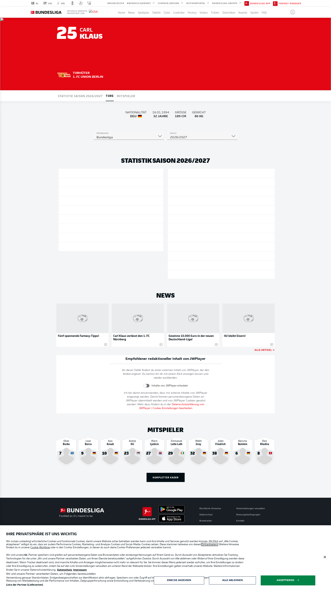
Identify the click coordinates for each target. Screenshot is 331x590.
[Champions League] (81, 3)
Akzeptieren (285, 580)
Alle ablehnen (232, 580)
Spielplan (143, 12)
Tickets (215, 12)
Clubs (167, 12)
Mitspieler (126, 96)
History (192, 12)
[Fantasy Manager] (275, 3)
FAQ (264, 12)
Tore (110, 95)
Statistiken (228, 12)
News (131, 12)
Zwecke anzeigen (179, 580)
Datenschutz (206, 515)
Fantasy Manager (290, 3)
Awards (242, 12)
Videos (204, 12)
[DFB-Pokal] (72, 3)
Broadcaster (115, 3)
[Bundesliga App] (246, 3)
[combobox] (129, 137)
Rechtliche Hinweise (210, 508)
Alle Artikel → (265, 349)
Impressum (80, 570)
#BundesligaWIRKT (139, 3)
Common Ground (169, 3)
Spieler (254, 12)
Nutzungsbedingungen (248, 515)
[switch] (146, 385)
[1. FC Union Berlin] (64, 74)
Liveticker (179, 12)
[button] (291, 12)
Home (121, 12)
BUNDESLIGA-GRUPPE (225, 3)
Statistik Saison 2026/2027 (80, 96)
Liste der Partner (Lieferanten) (24, 585)
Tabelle (156, 12)
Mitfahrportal (196, 3)
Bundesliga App (260, 3)
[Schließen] (325, 557)
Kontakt (240, 521)
